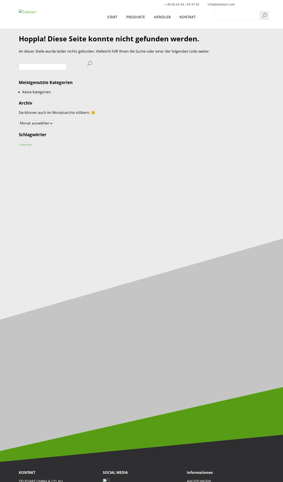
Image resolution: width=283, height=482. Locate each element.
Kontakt (188, 17)
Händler (162, 17)
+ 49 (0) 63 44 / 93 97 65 (181, 4)
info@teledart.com (221, 4)
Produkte (135, 17)
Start (112, 17)
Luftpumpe (25, 144)
